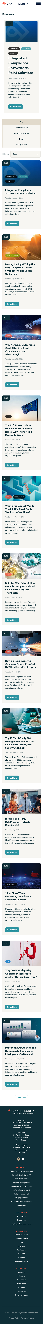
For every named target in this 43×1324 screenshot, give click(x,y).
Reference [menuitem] (22, 1246)
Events (21, 139)
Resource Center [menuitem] (21, 1235)
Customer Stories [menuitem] (21, 1238)
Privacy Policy (14, 1318)
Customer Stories (21, 133)
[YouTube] (23, 1159)
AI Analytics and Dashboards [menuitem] (21, 1201)
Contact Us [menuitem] (21, 1280)
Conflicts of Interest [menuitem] (21, 1179)
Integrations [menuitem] (21, 1205)
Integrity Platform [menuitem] (21, 1198)
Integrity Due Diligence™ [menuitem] (21, 1175)
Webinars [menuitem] (21, 1257)
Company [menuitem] (21, 1268)
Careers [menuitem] (21, 1276)
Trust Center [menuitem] (21, 1291)
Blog (21, 122)
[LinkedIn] (18, 1159)
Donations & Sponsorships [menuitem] (21, 1186)
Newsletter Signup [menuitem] (21, 1261)
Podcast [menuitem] (21, 1254)
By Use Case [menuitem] (21, 1220)
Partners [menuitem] (21, 1287)
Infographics (21, 145)
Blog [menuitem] (21, 1242)
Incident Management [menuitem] (21, 1182)
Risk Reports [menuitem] (21, 1250)
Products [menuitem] (21, 1167)
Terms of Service (27, 1318)
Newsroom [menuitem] (21, 1283)
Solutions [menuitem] (21, 1212)
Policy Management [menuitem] (21, 1194)
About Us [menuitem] (21, 1272)
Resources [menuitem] (21, 1231)
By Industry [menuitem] (21, 1216)
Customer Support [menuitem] (22, 1295)
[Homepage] (15, 4)
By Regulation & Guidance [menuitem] (21, 1224)
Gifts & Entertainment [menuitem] (21, 1190)
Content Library (21, 127)
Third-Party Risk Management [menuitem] (21, 1171)
